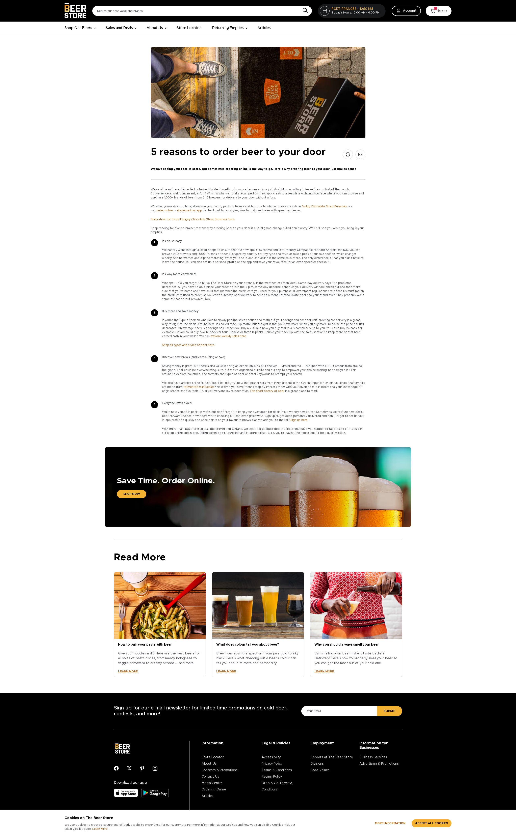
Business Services (373, 757)
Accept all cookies (431, 823)
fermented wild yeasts (198, 387)
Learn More (100, 829)
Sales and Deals (119, 28)
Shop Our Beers (78, 28)
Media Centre (212, 783)
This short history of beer (267, 391)
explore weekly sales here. (228, 336)
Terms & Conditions (277, 770)
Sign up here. (299, 420)
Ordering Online (214, 789)
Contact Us (210, 776)
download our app (189, 210)
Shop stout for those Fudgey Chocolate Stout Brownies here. (193, 219)
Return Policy (272, 776)
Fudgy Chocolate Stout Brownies (324, 206)
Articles (264, 28)
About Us (155, 28)
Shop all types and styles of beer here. (188, 345)
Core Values (320, 770)
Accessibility (271, 757)
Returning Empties (228, 28)
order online (164, 210)
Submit (390, 711)
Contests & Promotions (219, 770)
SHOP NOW (131, 494)
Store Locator (189, 28)
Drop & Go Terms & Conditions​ (277, 786)
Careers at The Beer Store (332, 757)
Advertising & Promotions (379, 763)
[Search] (304, 10)
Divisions (317, 763)
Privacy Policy (272, 763)
